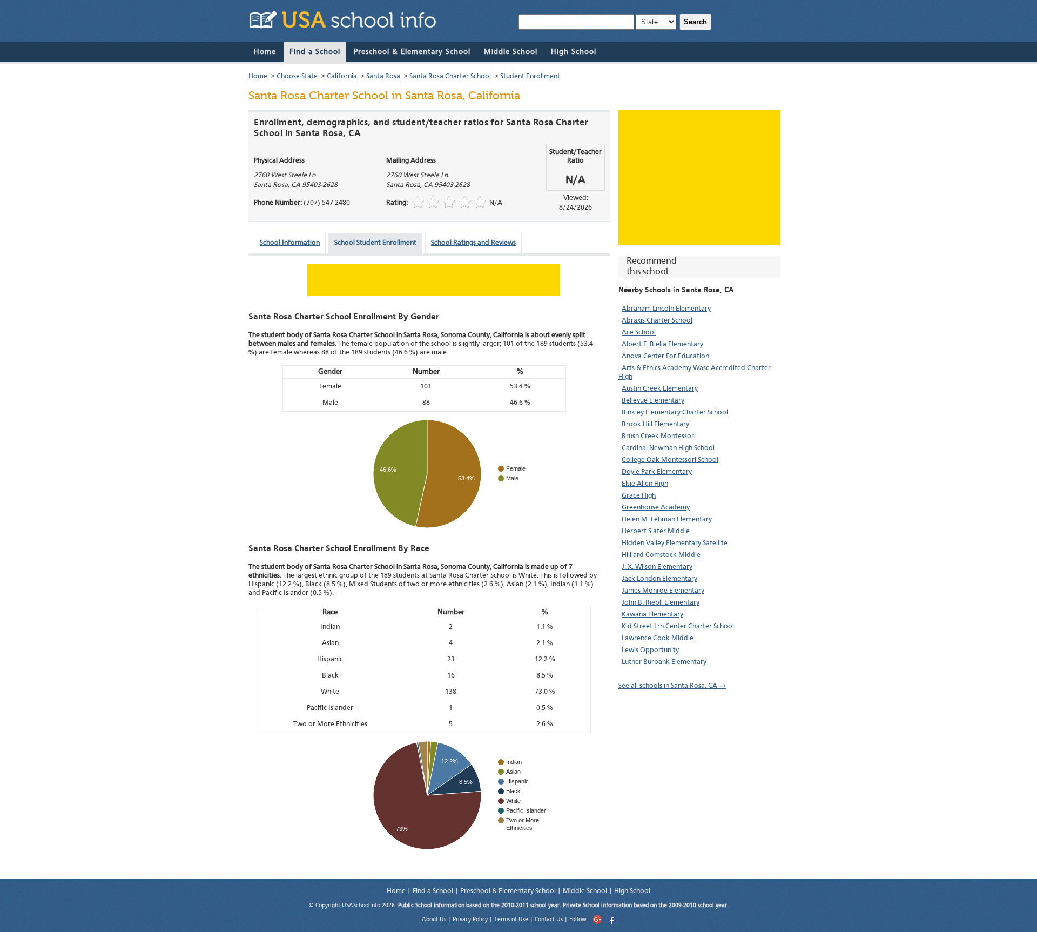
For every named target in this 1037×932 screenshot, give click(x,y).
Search (695, 22)
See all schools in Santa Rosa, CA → (672, 685)
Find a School (314, 52)
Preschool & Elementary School (412, 52)
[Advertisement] (699, 177)
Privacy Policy (470, 920)
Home (265, 52)
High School (573, 52)
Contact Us (549, 920)
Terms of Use (511, 920)
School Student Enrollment (375, 242)
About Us (434, 920)
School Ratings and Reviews (473, 242)
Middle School (510, 52)
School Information (290, 242)
